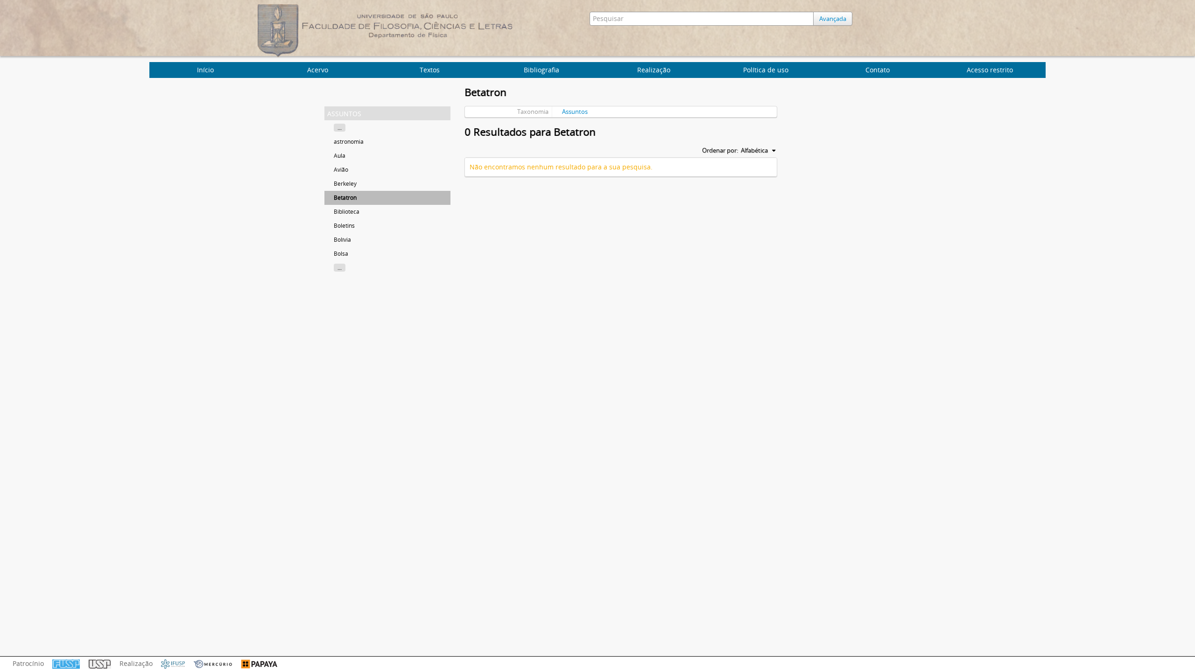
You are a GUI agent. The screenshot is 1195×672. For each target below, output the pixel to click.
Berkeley (345, 184)
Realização (653, 69)
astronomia (349, 142)
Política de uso (765, 69)
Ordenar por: (720, 150)
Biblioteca (346, 212)
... (339, 128)
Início (205, 69)
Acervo (317, 69)
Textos (430, 69)
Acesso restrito (990, 69)
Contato (877, 69)
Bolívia (342, 240)
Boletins (344, 226)
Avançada (832, 18)
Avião (341, 170)
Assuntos (575, 111)
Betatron (345, 198)
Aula (339, 156)
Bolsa (341, 254)
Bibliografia (541, 69)
